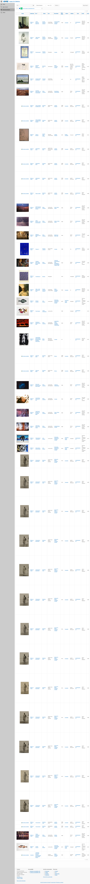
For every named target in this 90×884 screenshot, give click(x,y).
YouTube (47, 873)
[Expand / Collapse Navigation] (1, 1)
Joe (43, 300)
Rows (49, 5)
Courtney (44, 92)
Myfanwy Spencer (44, 23)
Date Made (62, 13)
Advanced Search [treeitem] (6, 9)
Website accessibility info (35, 871)
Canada (55, 23)
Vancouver (56, 459)
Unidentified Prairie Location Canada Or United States (56, 323)
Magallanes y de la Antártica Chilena (56, 264)
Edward (43, 301)
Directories (57, 873)
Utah (55, 207)
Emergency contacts (59, 882)
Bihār (55, 235)
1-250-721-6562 (20, 878)
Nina (43, 106)
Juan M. (43, 79)
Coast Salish (66, 302)
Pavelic (43, 21)
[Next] (87, 11)
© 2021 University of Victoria (45, 882)
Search (56, 871)
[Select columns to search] (18, 5)
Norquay (43, 51)
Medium (72, 13)
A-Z (56, 872)
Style (78, 13)
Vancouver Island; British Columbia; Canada (56, 301)
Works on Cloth (31, 23)
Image (23, 13)
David (43, 339)
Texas (55, 412)
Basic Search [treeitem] (5, 7)
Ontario (55, 835)
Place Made (56, 13)
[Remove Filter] (42, 8)
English (66, 134)
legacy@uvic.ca (19, 877)
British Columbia (57, 22)
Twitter (46, 872)
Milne (43, 91)
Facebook (47, 871)
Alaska (55, 221)
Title (38, 13)
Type (49, 13)
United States (56, 92)
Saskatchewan (57, 426)
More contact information (21, 880)
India (57, 235)
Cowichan (66, 300)
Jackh (43, 310)
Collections (32, 13)
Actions (56, 5)
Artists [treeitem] (4, 12)
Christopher (44, 311)
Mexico (55, 356)
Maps (56, 874)
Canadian (66, 22)
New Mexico (56, 91)
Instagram (47, 874)
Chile (58, 265)
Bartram (43, 276)
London (55, 105)
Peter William (43, 135)
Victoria (55, 21)
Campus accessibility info (35, 872)
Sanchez (43, 78)
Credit (83, 13)
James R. (44, 52)
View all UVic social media (47, 876)
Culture (66, 13)
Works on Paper (31, 38)
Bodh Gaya (56, 234)
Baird (43, 338)
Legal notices (53, 882)
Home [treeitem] (4, 4)
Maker (44, 13)
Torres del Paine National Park (56, 261)
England (55, 106)
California (56, 384)
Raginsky (44, 105)
